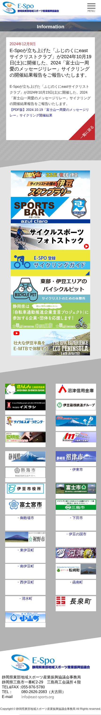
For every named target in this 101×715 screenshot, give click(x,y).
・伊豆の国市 (75, 534)
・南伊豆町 (25, 566)
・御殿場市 (25, 518)
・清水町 (25, 598)
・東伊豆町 (25, 550)
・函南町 (76, 582)
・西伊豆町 (25, 582)
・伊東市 (76, 469)
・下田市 (76, 518)
